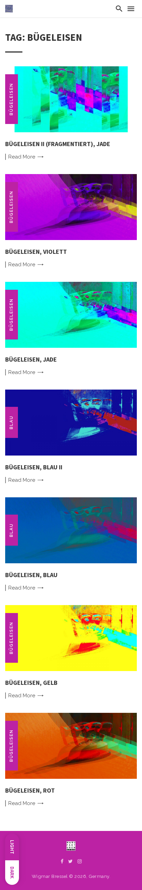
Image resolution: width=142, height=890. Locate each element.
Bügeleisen (11, 99)
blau (11, 422)
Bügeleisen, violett (36, 252)
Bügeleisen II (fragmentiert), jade (57, 144)
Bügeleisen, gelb (31, 683)
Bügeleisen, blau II (33, 467)
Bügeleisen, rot (30, 790)
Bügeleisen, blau (31, 575)
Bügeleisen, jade (31, 359)
